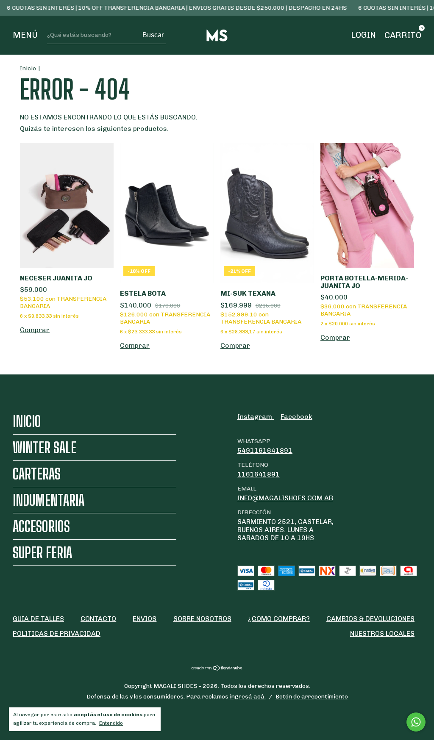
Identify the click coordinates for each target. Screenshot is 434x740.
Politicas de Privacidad (56, 633)
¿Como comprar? (279, 619)
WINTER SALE (44, 447)
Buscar (153, 35)
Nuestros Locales (382, 633)
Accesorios (41, 526)
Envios (144, 619)
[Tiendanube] (217, 669)
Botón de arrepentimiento (311, 696)
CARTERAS (37, 473)
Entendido (111, 723)
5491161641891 (264, 450)
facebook (296, 417)
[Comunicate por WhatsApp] (416, 722)
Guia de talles (38, 619)
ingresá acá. (248, 696)
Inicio (28, 68)
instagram (255, 417)
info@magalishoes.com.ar (285, 498)
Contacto (98, 619)
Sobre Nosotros (202, 619)
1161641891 (258, 474)
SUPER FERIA (42, 552)
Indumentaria (48, 500)
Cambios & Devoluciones (370, 619)
